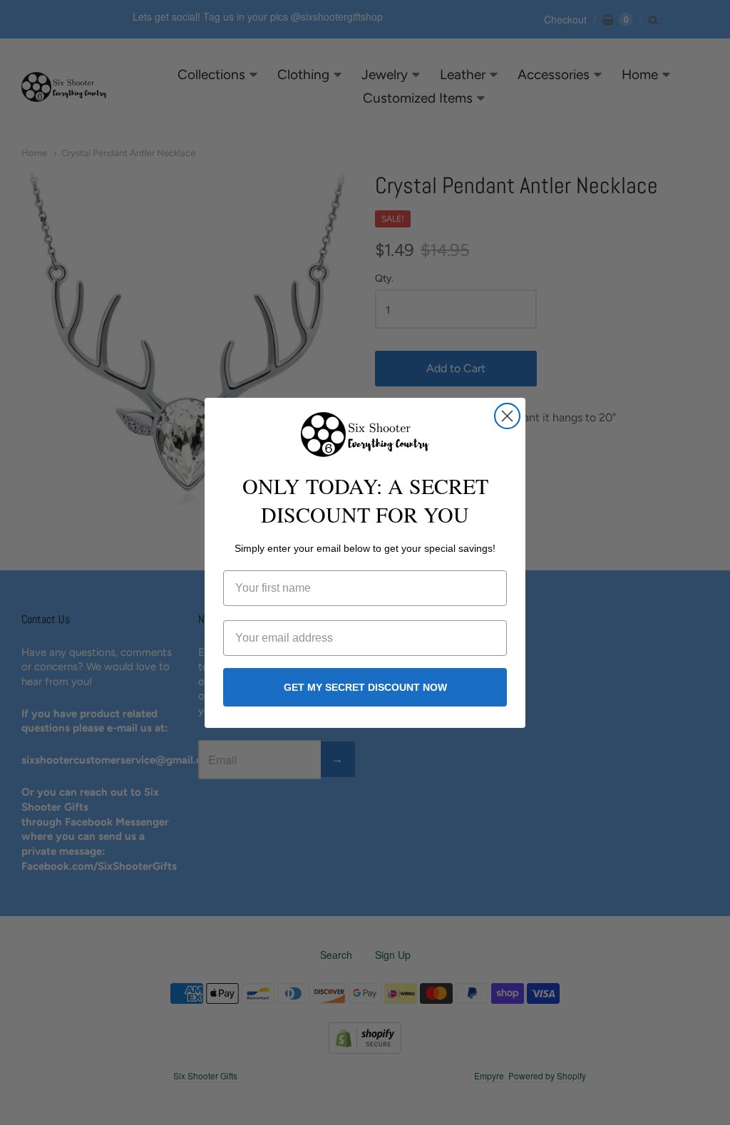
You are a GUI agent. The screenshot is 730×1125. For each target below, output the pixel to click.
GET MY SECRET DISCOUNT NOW (365, 687)
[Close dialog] (507, 416)
